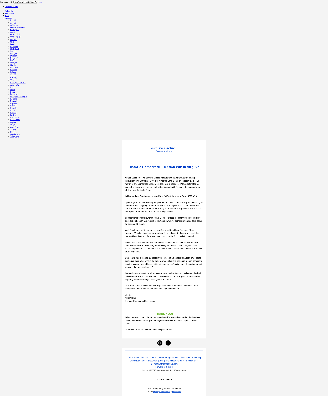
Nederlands (14, 49)
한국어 (13, 80)
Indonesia (14, 67)
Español (13, 103)
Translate (8, 18)
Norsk (12, 89)
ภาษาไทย (14, 127)
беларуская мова (17, 27)
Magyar (13, 63)
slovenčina (14, 117)
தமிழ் (12, 124)
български (14, 30)
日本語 (13, 74)
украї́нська (15, 134)
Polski (12, 92)
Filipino (13, 132)
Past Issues (9, 13)
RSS (7, 16)
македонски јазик (17, 82)
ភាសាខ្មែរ (13, 77)
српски (13, 122)
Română (13, 99)
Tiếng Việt (14, 137)
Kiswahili (14, 106)
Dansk (13, 44)
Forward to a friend (164, 367)
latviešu (13, 115)
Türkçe (13, 130)
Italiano (13, 72)
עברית (12, 110)
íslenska (13, 70)
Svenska (13, 108)
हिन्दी (12, 60)
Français (13, 53)
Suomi (13, 51)
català (12, 32)
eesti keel (14, 46)
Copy (40, 2)
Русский (14, 101)
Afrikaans (14, 25)
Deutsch (13, 56)
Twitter (11, 7)
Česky (12, 42)
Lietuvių (13, 113)
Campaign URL (6, 2)
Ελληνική (14, 58)
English (13, 20)
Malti (12, 87)
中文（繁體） (16, 37)
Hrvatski (13, 40)
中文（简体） (16, 34)
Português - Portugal (18, 96)
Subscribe (9, 11)
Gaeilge (13, 65)
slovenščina (15, 120)
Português (14, 94)
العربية (13, 23)
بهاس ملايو (14, 85)
